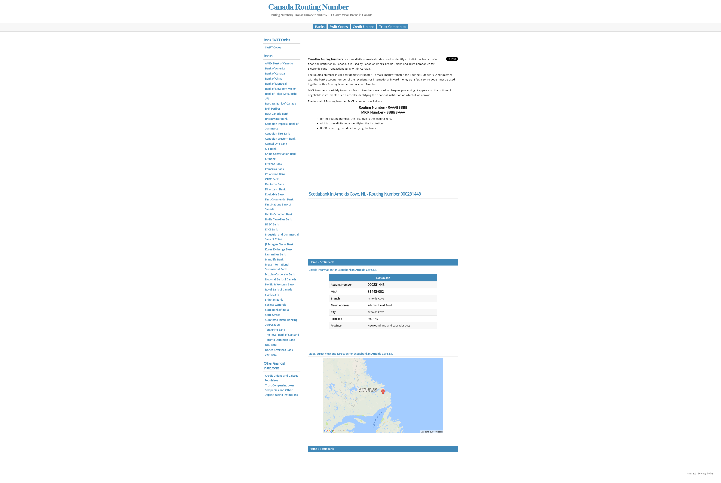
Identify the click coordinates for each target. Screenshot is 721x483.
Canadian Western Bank (280, 138)
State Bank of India (277, 309)
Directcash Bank (275, 189)
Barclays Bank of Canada (280, 103)
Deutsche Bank (274, 184)
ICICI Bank (271, 229)
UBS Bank (271, 345)
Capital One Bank (276, 143)
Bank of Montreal (276, 83)
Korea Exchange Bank (278, 249)
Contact (691, 473)
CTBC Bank (272, 179)
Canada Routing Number (308, 6)
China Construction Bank (280, 154)
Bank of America (275, 68)
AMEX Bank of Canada (279, 63)
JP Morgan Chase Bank (279, 244)
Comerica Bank (274, 169)
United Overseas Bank (279, 350)
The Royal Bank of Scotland (282, 334)
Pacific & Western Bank (279, 284)
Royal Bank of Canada (278, 289)
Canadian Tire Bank (277, 133)
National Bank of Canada (280, 279)
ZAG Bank (271, 355)
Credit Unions (363, 27)
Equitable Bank (274, 194)
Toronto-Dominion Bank (280, 340)
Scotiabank (327, 262)
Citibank (270, 159)
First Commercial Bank (279, 199)
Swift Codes (339, 27)
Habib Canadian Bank (278, 214)
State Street (272, 315)
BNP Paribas (273, 108)
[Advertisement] (383, 45)
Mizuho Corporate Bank (280, 274)
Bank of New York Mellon (280, 88)
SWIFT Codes (273, 47)
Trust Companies (392, 27)
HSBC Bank (272, 224)
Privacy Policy (705, 473)
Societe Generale (275, 304)
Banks (320, 27)
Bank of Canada (275, 73)
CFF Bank (270, 148)
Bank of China (274, 78)
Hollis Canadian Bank (278, 219)
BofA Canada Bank (276, 113)
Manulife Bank (274, 259)
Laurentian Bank (275, 254)
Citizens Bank (273, 164)
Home (313, 262)
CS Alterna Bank (275, 174)
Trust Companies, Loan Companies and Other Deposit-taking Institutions (281, 390)
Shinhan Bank (274, 299)
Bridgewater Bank (276, 118)
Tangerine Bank (275, 329)
